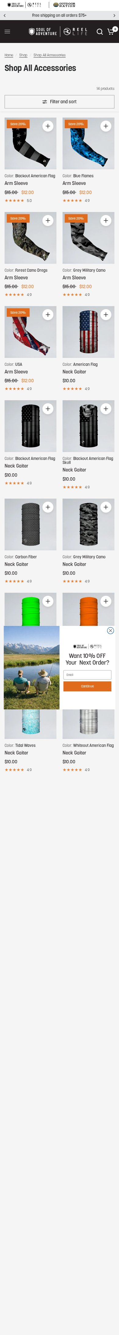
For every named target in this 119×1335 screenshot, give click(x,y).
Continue (87, 686)
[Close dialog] (110, 630)
